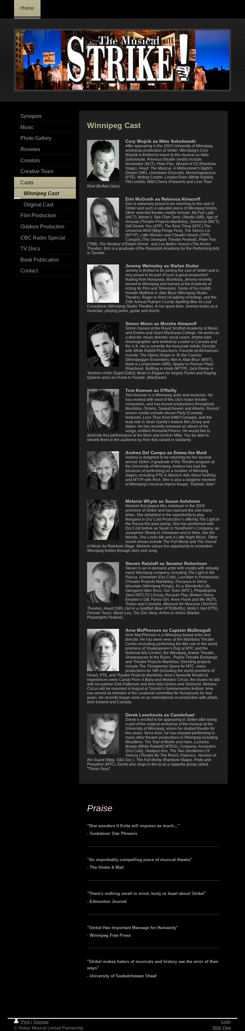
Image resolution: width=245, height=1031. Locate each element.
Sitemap (40, 1022)
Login (226, 1021)
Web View (221, 1027)
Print (25, 1022)
